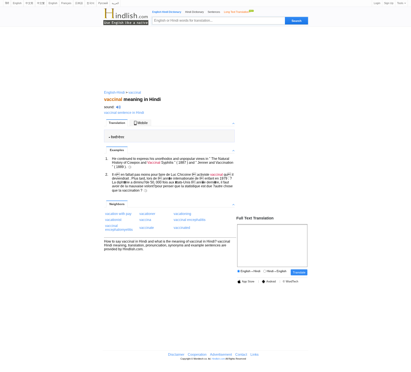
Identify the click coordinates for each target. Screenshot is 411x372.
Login (377, 3)
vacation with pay (118, 214)
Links (254, 354)
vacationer (147, 214)
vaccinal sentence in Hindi (124, 112)
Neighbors (117, 204)
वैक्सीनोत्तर (117, 137)
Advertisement (221, 354)
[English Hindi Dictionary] (125, 16)
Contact (241, 354)
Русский (103, 3)
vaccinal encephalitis (190, 220)
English (17, 3)
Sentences (214, 12)
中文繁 (41, 3)
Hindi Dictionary (194, 12)
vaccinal (134, 92)
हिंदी (7, 3)
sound (108, 107)
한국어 (90, 3)
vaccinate (146, 228)
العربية (115, 3)
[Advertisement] (205, 58)
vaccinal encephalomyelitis (119, 227)
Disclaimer (176, 354)
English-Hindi (114, 92)
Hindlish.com (218, 358)
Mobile (142, 123)
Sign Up (388, 3)
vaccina (145, 220)
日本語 (79, 3)
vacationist (113, 220)
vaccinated (182, 228)
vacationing (182, 214)
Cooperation (197, 354)
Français (66, 3)
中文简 (29, 3)
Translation (117, 122)
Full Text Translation (255, 218)
